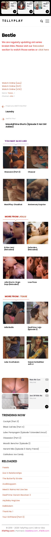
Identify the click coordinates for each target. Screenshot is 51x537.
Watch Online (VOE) (12, 89)
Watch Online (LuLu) (12, 83)
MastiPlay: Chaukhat (13, 204)
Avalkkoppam (9, 484)
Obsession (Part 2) (12, 172)
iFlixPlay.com (8, 530)
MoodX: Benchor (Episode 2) (16, 443)
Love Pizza (32, 282)
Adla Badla (9, 327)
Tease (10, 93)
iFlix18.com (44, 530)
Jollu (11, 96)
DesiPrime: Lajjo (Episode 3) (34, 328)
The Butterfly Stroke (12, 478)
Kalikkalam (7, 506)
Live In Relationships (12, 473)
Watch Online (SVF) (11, 86)
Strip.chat (13, 9)
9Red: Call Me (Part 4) (13, 426)
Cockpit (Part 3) (11, 421)
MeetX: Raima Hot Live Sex (15, 489)
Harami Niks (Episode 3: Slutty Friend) (21, 448)
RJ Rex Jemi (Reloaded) (9, 248)
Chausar (31, 172)
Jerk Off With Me (36, 396)
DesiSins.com (31, 530)
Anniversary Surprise (37, 204)
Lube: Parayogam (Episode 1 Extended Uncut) (25, 432)
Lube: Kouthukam (11, 362)
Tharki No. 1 (7, 511)
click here (43, 49)
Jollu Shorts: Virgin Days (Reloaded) (12, 283)
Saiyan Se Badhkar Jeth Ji (36, 363)
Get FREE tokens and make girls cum (13, 5)
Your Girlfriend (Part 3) (13, 517)
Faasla (5, 467)
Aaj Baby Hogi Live (11, 500)
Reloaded (38, 45)
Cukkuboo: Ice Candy (13, 454)
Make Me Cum (45, 5)
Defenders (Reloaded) (33, 248)
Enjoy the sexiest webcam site (29, 5)
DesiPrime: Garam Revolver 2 (16, 495)
